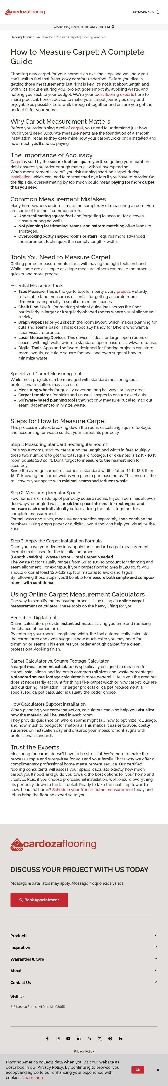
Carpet (16, 161)
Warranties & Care (27, 959)
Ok (138, 1070)
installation (20, 177)
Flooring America (22, 37)
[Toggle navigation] (158, 12)
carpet (77, 128)
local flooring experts (114, 94)
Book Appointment (41, 900)
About (16, 970)
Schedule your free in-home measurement (92, 789)
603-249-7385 (143, 12)
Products (18, 935)
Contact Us (20, 982)
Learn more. (33, 1077)
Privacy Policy (84, 1051)
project (123, 291)
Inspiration (20, 947)
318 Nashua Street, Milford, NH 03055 (37, 1007)
